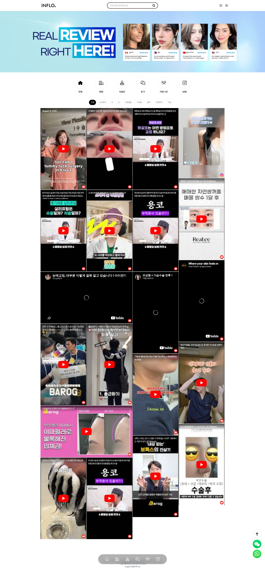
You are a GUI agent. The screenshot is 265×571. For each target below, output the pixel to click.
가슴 (169, 102)
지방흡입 (128, 102)
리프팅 (139, 102)
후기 (143, 91)
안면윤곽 (159, 102)
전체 (80, 91)
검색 (154, 5)
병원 (101, 91)
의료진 (122, 91)
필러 (148, 102)
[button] (132, 68)
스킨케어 (102, 102)
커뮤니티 (164, 91)
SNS (184, 91)
